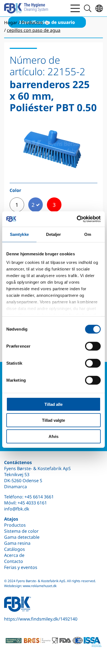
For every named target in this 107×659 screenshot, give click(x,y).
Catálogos (14, 549)
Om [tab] (87, 234)
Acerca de (14, 555)
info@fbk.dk (16, 509)
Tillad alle (53, 404)
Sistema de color (21, 531)
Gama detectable (22, 537)
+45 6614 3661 (39, 497)
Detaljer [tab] (53, 234)
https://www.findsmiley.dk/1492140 (40, 619)
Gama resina (17, 543)
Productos (15, 525)
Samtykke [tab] (19, 234)
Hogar (10, 22)
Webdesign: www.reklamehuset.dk (30, 585)
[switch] (93, 346)
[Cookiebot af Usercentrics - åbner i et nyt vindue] (77, 219)
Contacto (13, 561)
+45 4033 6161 (32, 503)
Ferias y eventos (20, 567)
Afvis (53, 436)
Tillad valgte (53, 420)
